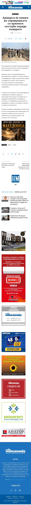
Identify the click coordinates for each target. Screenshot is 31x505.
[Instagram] (15, 490)
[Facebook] (8, 154)
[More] (25, 38)
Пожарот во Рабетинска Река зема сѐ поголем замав (8, 165)
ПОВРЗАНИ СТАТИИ (7, 192)
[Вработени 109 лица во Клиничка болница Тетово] (6, 217)
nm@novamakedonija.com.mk (18, 479)
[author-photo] (15, 182)
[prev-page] (3, 224)
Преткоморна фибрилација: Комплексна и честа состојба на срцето (23, 166)
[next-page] (5, 224)
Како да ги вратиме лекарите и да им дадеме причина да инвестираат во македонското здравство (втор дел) (19, 200)
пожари (14, 144)
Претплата (21, 496)
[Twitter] (11, 154)
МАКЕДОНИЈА (15, 14)
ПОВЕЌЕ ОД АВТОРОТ (20, 192)
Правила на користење (12, 498)
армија (9, 144)
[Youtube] (19, 490)
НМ (12, 32)
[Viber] (22, 154)
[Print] (19, 154)
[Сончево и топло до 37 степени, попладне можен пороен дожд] (6, 210)
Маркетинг (14, 496)
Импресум (8, 496)
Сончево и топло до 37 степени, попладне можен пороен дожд (19, 210)
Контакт (22, 498)
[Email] (15, 154)
